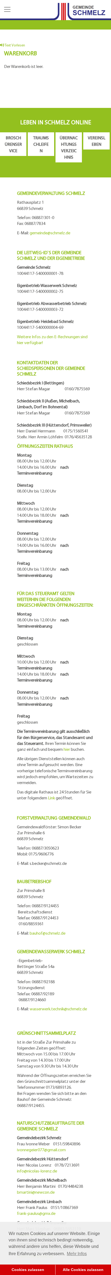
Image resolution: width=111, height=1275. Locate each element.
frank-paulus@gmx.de (36, 1213)
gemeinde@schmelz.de (50, 232)
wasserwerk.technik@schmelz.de (58, 1008)
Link (51, 797)
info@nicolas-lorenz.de (37, 1171)
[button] (6, 9)
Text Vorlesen (14, 45)
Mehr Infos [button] (77, 1253)
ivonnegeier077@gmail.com (41, 1149)
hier (67, 749)
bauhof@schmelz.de (47, 933)
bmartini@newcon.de (36, 1192)
